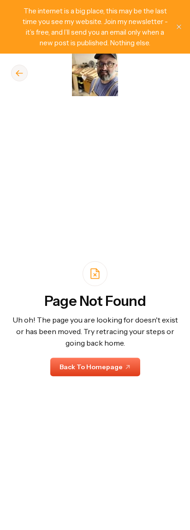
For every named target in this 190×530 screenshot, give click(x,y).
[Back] (19, 73)
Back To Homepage (91, 367)
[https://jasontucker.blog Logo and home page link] (95, 73)
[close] (179, 26)
